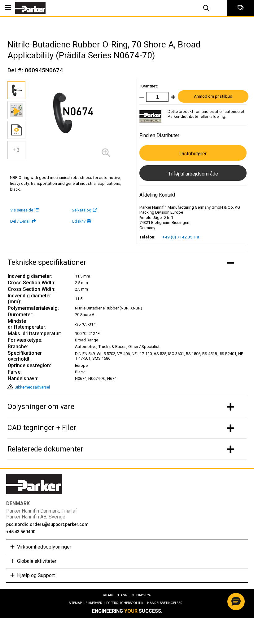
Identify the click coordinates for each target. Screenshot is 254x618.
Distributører (193, 154)
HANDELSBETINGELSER (164, 603)
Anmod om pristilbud (213, 96)
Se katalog (81, 210)
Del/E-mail (20, 221)
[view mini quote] (240, 8)
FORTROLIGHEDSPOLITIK (126, 603)
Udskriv (78, 221)
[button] (236, 601)
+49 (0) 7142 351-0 (180, 237)
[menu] (8, 8)
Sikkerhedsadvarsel (32, 387)
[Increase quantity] (172, 98)
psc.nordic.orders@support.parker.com (47, 524)
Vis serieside (21, 210)
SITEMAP (76, 603)
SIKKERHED (95, 603)
